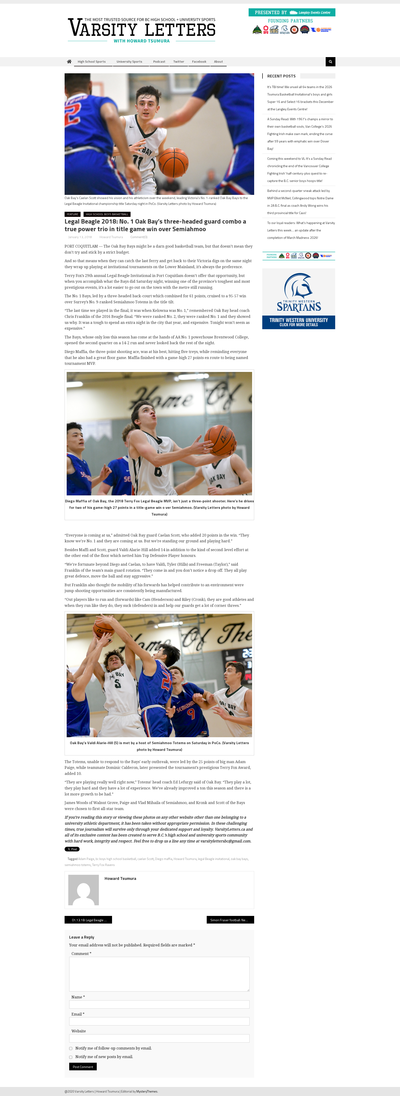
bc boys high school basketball (116, 859)
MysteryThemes (146, 1091)
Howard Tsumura (111, 236)
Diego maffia (163, 859)
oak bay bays (239, 859)
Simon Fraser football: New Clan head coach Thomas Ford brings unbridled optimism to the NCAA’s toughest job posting (232, 920)
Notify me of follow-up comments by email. (113, 1048)
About (218, 61)
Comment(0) (139, 236)
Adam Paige (86, 859)
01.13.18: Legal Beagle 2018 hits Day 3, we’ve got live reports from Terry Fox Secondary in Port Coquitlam (92, 920)
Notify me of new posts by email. (104, 1057)
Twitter (178, 61)
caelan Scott (146, 859)
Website (79, 1031)
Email (78, 1014)
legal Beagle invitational (213, 859)
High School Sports (92, 61)
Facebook (199, 61)
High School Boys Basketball (107, 214)
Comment (81, 954)
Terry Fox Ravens (103, 865)
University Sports (129, 61)
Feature (72, 214)
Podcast (159, 61)
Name (78, 997)
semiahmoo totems (78, 865)
